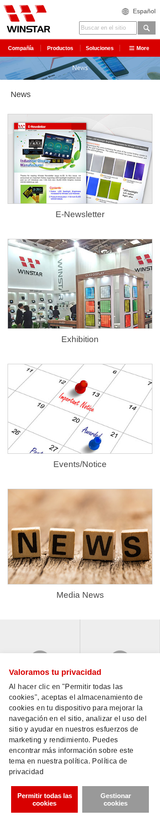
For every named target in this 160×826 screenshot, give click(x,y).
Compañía (21, 48)
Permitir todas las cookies (44, 799)
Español (144, 11)
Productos (60, 48)
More (142, 48)
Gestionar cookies (115, 799)
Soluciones (100, 48)
